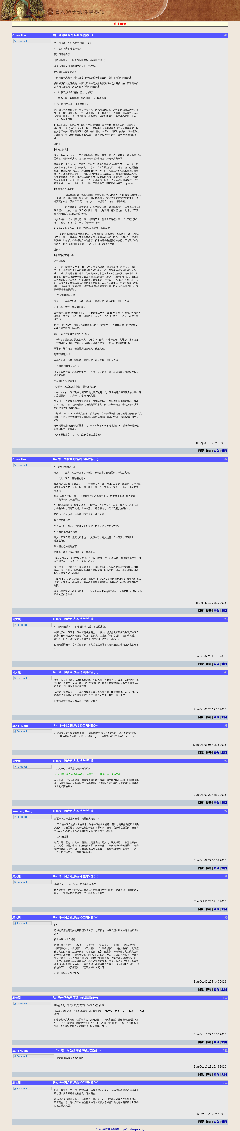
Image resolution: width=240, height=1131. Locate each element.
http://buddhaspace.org (132, 1129)
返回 (224, 450)
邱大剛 (16, 619)
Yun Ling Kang (22, 811)
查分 (216, 450)
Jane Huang (20, 725)
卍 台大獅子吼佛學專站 (107, 1129)
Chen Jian (19, 35)
